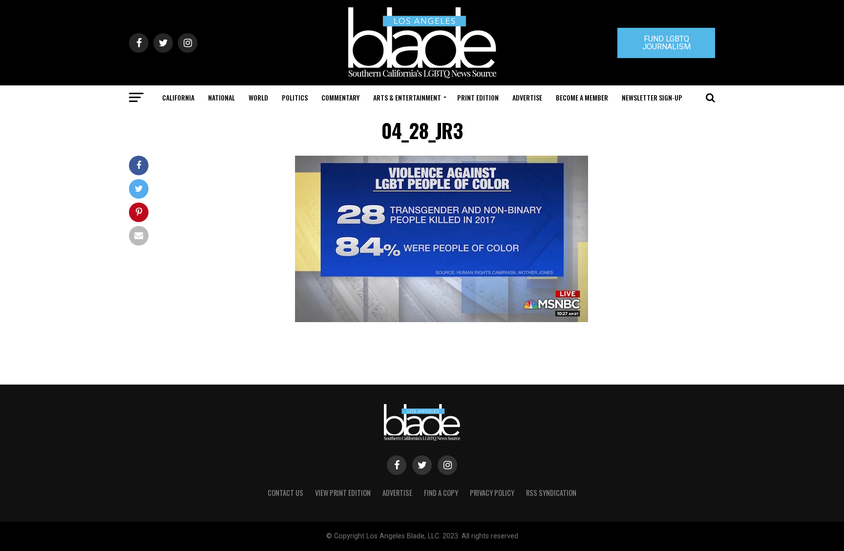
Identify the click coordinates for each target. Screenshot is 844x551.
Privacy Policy (492, 493)
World (258, 97)
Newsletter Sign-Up (652, 97)
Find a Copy (441, 493)
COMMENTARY (340, 97)
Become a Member (582, 97)
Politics (295, 97)
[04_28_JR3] (441, 319)
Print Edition (478, 97)
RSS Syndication (551, 493)
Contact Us (285, 493)
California (178, 97)
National (221, 97)
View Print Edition (343, 493)
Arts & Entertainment (407, 97)
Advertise (527, 97)
